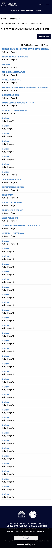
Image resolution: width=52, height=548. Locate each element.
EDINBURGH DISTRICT (12, 210)
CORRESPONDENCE (11, 79)
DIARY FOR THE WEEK (12, 202)
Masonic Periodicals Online (26, 10)
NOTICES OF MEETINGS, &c (14, 110)
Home (3, 19)
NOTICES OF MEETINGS (13, 233)
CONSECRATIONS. (10, 95)
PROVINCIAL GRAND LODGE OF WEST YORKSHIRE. (25, 87)
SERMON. (6, 64)
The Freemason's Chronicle (14, 23)
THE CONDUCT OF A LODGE (15, 56)
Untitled (5, 118)
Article (5, 52)
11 (16, 205)
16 (13, 382)
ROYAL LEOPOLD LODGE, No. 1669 (18, 102)
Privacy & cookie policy (26, 544)
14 (17, 244)
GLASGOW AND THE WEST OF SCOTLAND (21, 225)
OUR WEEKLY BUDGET (12, 179)
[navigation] (48, 5)
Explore (14, 19)
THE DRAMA (7, 195)
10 (17, 190)
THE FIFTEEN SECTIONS (13, 187)
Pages (46, 45)
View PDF (45, 36)
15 (13, 259)
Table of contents (31, 45)
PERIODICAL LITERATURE (13, 72)
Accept (26, 538)
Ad (3, 121)
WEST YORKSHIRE (10, 218)
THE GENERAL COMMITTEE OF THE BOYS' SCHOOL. (25, 49)
